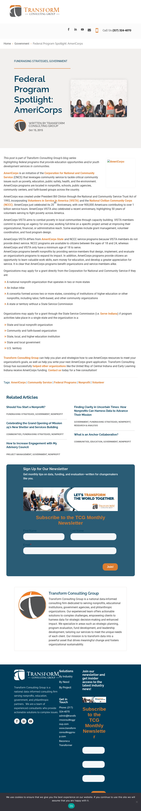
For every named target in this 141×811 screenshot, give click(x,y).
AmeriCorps (11, 173)
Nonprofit (84, 382)
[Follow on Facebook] (68, 29)
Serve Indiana (108, 313)
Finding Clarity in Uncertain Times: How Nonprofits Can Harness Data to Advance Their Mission (101, 410)
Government (58, 61)
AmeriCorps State (53, 239)
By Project (65, 687)
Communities (13, 434)
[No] (136, 802)
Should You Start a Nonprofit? (25, 407)
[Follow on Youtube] (82, 29)
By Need (64, 682)
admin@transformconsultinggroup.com (67, 719)
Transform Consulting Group (21, 357)
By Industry (65, 676)
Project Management (18, 454)
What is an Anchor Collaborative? (96, 434)
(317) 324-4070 (121, 30)
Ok (71, 805)
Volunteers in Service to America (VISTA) (53, 200)
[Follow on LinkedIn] (75, 29)
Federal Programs (65, 382)
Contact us (54, 370)
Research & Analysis (86, 425)
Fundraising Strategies (31, 61)
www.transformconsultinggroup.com (67, 732)
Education (96, 441)
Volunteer (98, 382)
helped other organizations (49, 366)
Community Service (40, 382)
